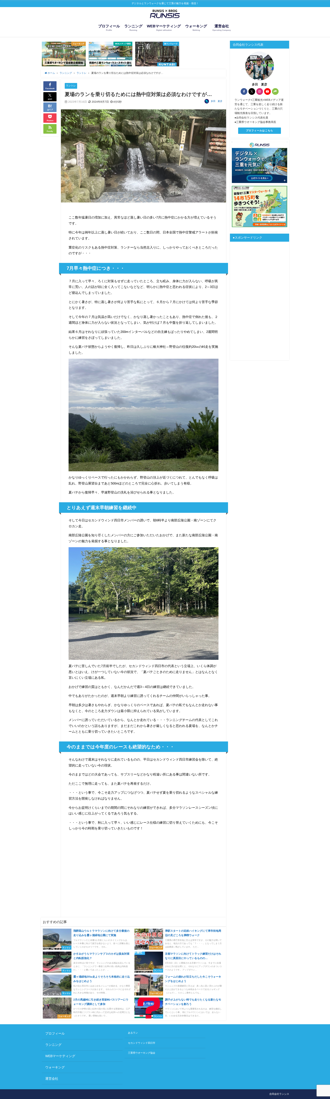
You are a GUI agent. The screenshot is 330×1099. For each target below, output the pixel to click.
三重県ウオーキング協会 (141, 1053)
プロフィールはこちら (259, 130)
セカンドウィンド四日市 (141, 1043)
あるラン (133, 1033)
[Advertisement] (143, 873)
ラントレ (71, 85)
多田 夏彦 (216, 101)
